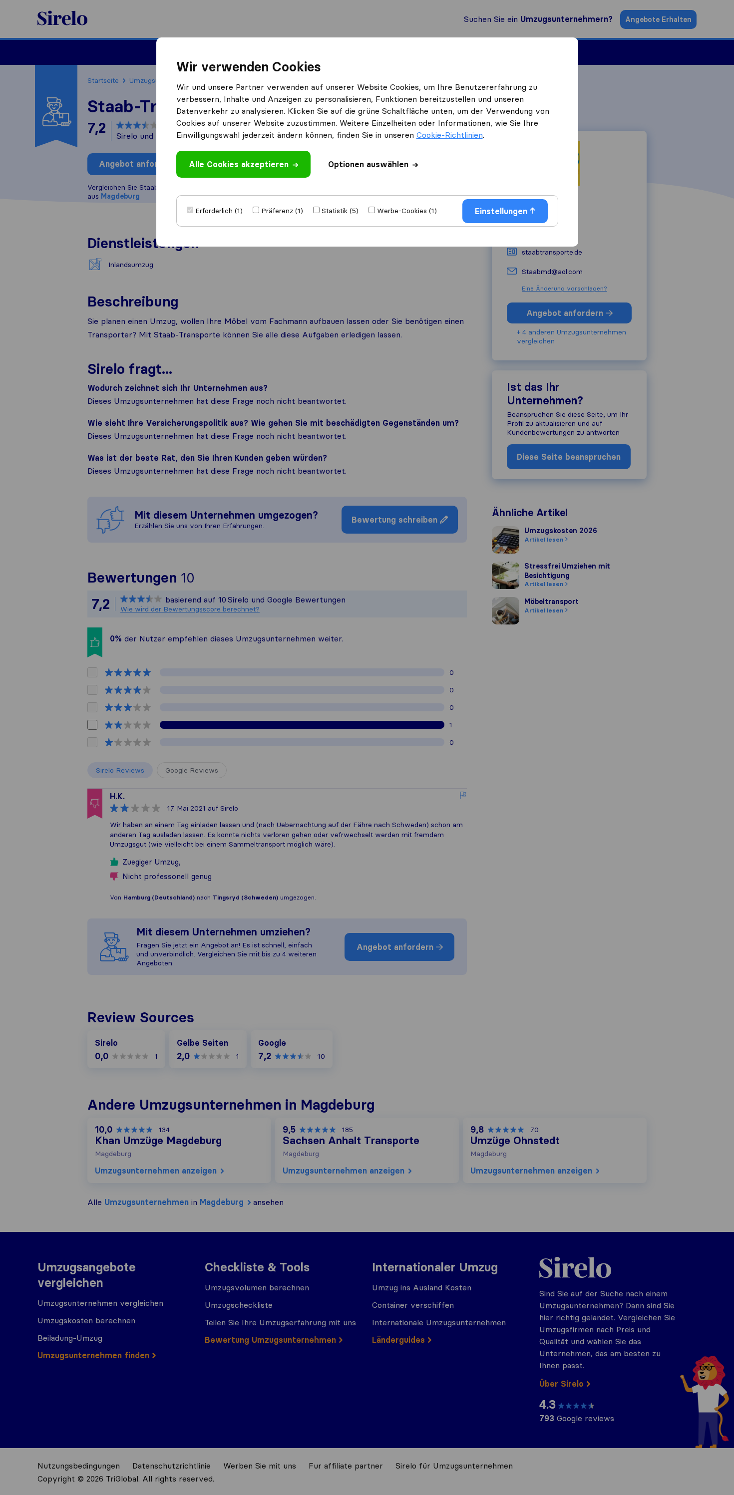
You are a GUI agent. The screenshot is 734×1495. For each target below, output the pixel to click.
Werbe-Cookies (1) (407, 210)
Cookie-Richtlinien (449, 135)
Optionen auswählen (368, 164)
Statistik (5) (340, 210)
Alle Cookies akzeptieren (239, 164)
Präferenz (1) (282, 210)
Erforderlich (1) (219, 210)
